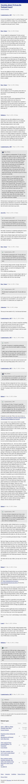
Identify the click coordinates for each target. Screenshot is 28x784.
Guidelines (13, 774)
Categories (7, 774)
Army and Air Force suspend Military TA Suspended (6, 744)
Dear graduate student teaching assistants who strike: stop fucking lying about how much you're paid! (7, 762)
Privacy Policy (4, 777)
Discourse (9, 780)
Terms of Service (21, 774)
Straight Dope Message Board (7, 1)
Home (2, 774)
